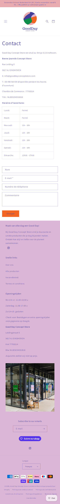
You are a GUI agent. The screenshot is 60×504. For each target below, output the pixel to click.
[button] (6, 21)
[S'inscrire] (44, 429)
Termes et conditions (15, 283)
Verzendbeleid (12, 277)
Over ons (10, 265)
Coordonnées (31, 498)
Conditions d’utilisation (14, 494)
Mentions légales (51, 494)
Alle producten (12, 271)
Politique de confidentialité (46, 490)
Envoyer (11, 213)
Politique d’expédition (34, 494)
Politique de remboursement (22, 490)
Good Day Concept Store (19, 486)
